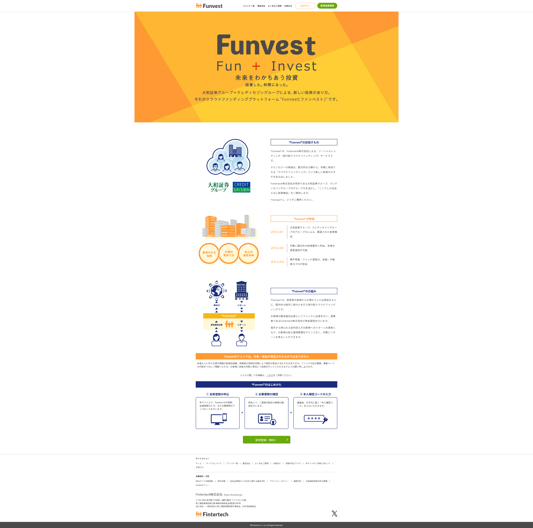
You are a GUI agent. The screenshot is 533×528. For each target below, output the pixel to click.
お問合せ (288, 6)
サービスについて (214, 463)
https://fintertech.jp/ (233, 495)
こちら (269, 375)
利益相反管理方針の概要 (316, 481)
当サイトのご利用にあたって (318, 463)
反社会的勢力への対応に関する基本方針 (247, 481)
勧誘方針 (297, 481)
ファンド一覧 (249, 6)
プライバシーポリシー (279, 481)
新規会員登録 (327, 5)
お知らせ (199, 467)
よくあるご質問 (274, 6)
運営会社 (261, 6)
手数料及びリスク (293, 463)
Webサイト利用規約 (204, 481)
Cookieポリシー (202, 485)
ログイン (305, 6)
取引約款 (222, 481)
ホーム (199, 463)
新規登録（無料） (266, 440)
